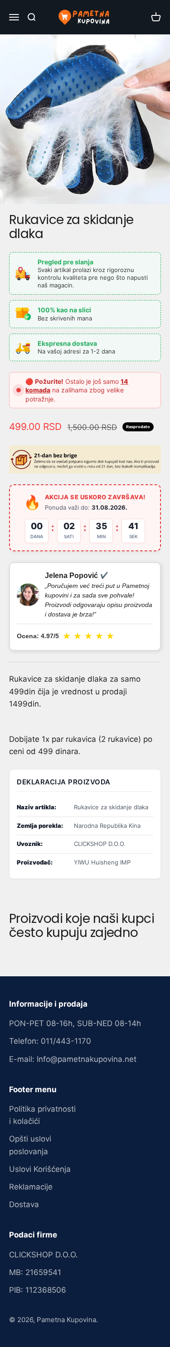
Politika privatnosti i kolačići (42, 1115)
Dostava (24, 1204)
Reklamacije (31, 1186)
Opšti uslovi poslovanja (30, 1145)
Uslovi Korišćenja (40, 1169)
